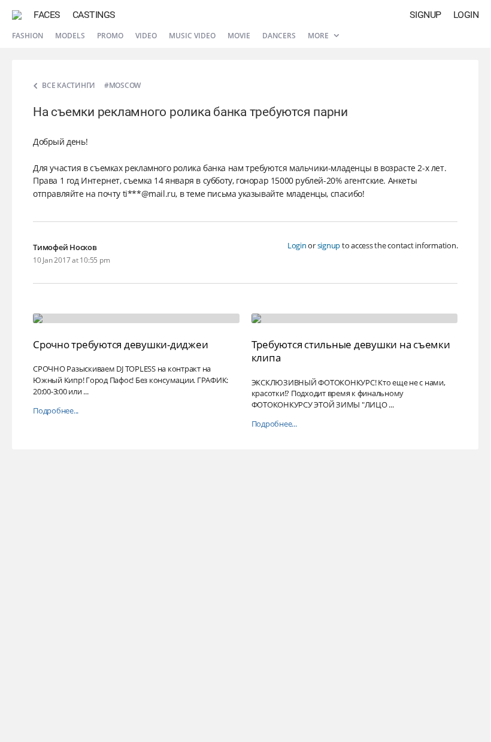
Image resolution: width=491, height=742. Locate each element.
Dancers (279, 36)
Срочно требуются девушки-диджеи (120, 344)
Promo (110, 36)
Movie (239, 36)
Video (146, 36)
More (319, 36)
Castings (94, 14)
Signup (425, 14)
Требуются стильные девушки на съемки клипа (350, 350)
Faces (47, 14)
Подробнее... (55, 410)
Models (70, 36)
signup (329, 245)
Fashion (27, 36)
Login (466, 14)
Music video (192, 36)
